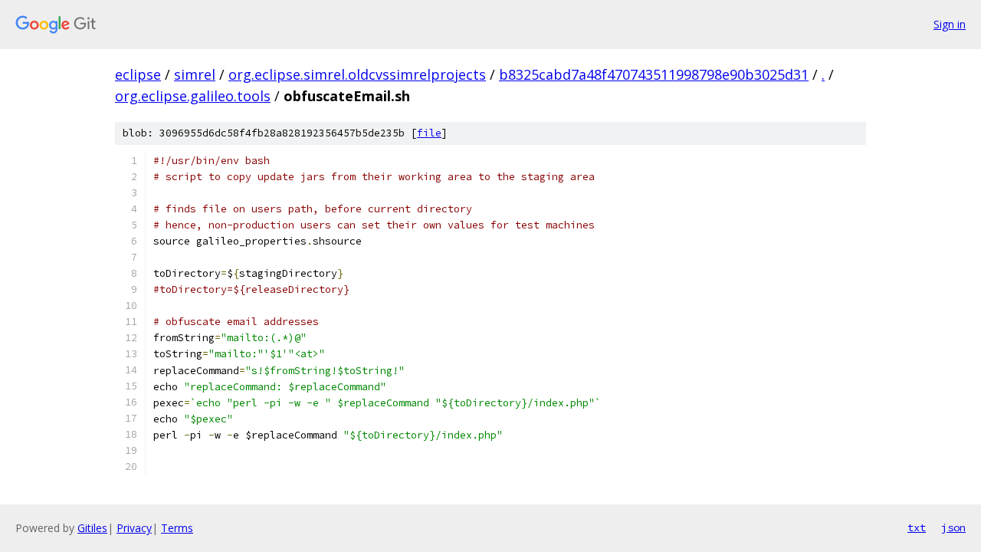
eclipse (138, 74)
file (429, 133)
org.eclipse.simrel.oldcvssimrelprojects (357, 74)
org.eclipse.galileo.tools (193, 96)
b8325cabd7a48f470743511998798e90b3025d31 (654, 74)
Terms (177, 528)
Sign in (949, 24)
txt (916, 527)
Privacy (134, 528)
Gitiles (92, 528)
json (953, 527)
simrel (194, 74)
